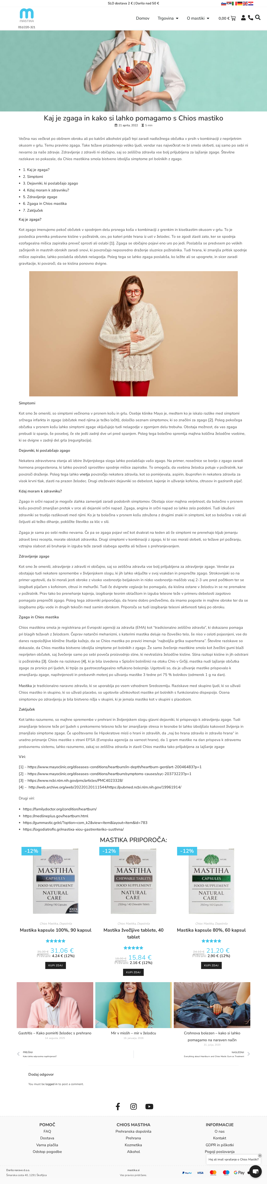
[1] (112, 243)
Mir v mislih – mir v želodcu (133, 1033)
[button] (258, 17)
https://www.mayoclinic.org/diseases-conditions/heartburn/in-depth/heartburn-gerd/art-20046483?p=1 (115, 766)
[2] (210, 419)
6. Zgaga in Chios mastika (45, 203)
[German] (240, 3)
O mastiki (196, 18)
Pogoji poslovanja (220, 1151)
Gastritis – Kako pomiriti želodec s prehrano (54, 1033)
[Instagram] (133, 1106)
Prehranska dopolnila (133, 1131)
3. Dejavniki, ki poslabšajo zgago (50, 183)
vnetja (85, 474)
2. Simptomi (33, 176)
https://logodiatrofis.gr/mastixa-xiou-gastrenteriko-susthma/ (73, 829)
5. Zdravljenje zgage (40, 196)
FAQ (47, 1131)
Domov (142, 18)
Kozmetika (133, 1144)
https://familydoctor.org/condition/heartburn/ (60, 809)
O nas (220, 1131)
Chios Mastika (49, 924)
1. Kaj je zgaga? (36, 169)
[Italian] (234, 3)
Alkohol (133, 1151)
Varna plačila (47, 1144)
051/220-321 (26, 27)
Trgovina (166, 18)
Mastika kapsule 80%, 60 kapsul (211, 930)
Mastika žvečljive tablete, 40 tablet (133, 933)
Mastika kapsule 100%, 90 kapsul (55, 930)
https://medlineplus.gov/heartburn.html (55, 815)
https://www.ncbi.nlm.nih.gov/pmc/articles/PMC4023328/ (75, 780)
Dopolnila (65, 924)
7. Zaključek (33, 210)
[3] (44, 661)
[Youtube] (149, 1106)
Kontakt (219, 1138)
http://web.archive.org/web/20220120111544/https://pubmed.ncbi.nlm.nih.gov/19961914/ (105, 787)
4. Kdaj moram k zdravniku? (46, 190)
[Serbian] (229, 3)
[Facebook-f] (118, 1106)
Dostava (47, 1138)
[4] (83, 661)
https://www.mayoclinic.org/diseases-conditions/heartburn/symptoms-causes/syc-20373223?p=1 (109, 773)
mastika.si (133, 1170)
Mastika (25, 685)
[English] (245, 3)
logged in (51, 1084)
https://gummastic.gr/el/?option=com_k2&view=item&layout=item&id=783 (85, 822)
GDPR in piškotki (220, 1144)
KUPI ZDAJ (55, 965)
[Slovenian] (224, 3)
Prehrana (133, 1138)
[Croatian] (251, 3)
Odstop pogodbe (47, 1151)
